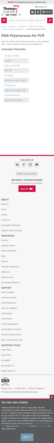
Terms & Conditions (9, 308)
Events (4, 209)
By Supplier (5, 360)
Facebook (23, 164)
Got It (27, 437)
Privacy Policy (6, 313)
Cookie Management (9, 324)
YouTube (37, 164)
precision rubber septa (15, 80)
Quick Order (6, 355)
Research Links (7, 277)
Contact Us (42, 7)
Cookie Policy (6, 318)
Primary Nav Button (4, 20)
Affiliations (5, 272)
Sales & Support (7, 292)
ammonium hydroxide (15, 90)
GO (50, 20)
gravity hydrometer (14, 100)
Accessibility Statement (10, 225)
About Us (5, 204)
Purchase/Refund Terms (11, 334)
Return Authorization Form (11, 340)
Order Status (6, 349)
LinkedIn (17, 164)
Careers (4, 214)
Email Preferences (8, 303)
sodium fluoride (12, 95)
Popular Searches (8, 371)
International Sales (9, 297)
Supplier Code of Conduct (11, 230)
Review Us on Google (27, 174)
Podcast (4, 261)
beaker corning (12, 55)
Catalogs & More (8, 245)
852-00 (8, 70)
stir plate (9, 75)
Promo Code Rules (8, 251)
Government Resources (10, 282)
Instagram (30, 164)
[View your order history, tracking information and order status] (32, 11)
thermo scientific (12, 65)
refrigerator (10, 85)
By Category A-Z (7, 365)
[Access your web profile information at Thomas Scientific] (38, 11)
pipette (8, 60)
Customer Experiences (10, 266)
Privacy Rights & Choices (11, 329)
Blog (3, 256)
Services (4, 240)
